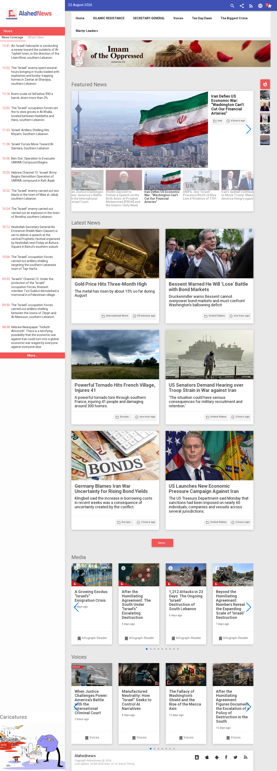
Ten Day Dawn (202, 18)
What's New (36, 37)
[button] (242, 6)
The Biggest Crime (234, 18)
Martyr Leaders (87, 31)
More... (32, 355)
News (7, 31)
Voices (178, 18)
